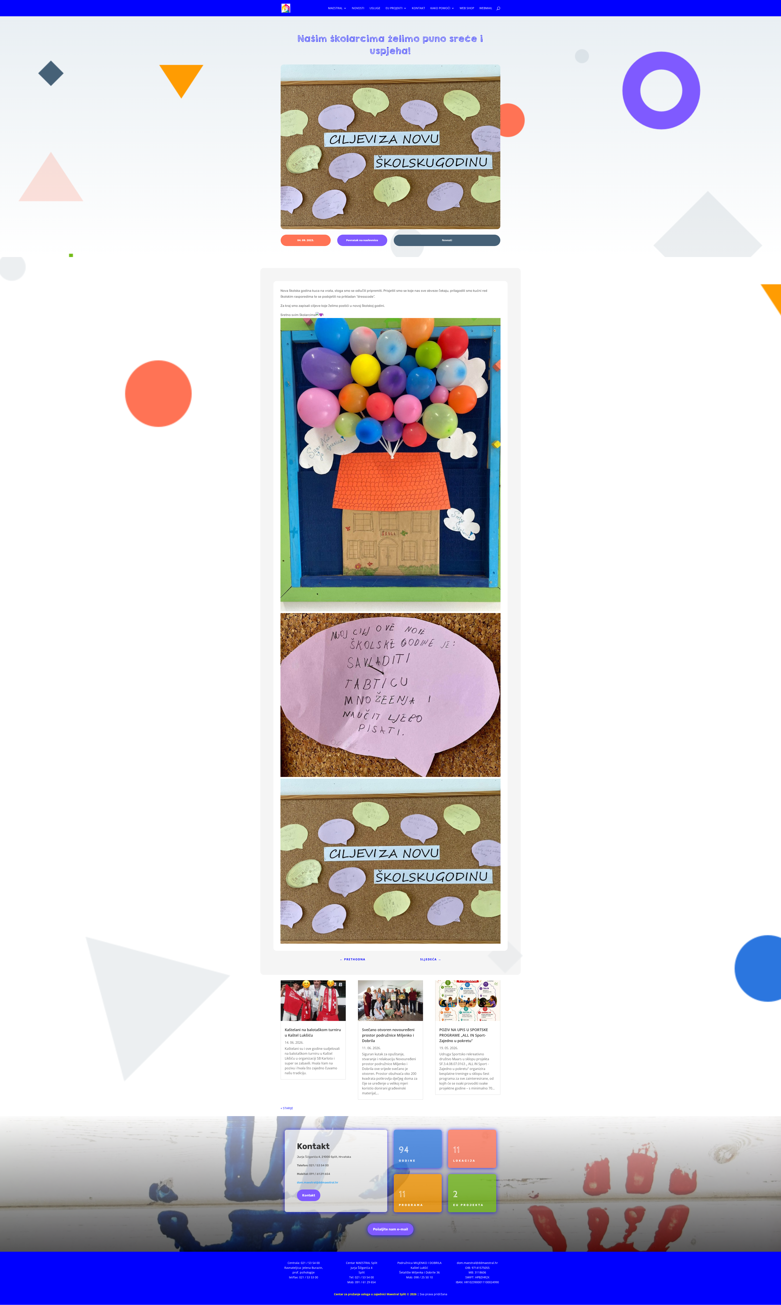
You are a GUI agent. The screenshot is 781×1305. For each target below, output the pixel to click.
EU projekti (394, 8)
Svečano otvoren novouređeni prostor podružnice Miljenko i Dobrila (388, 1035)
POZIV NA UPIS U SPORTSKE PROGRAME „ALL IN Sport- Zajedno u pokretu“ (463, 1035)
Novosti (358, 8)
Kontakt (418, 8)
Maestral (335, 8)
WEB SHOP (467, 8)
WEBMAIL (485, 8)
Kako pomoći (440, 8)
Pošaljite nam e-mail (390, 1229)
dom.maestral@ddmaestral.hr (317, 1182)
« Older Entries (291, 1108)
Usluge (375, 8)
